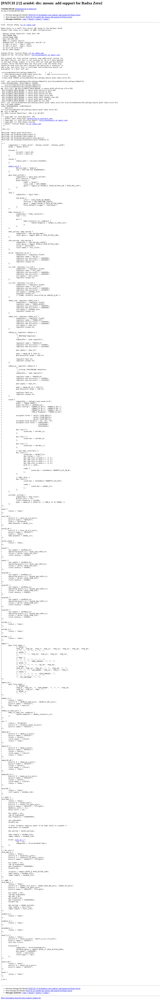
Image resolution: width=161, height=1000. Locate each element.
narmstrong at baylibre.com (39, 118)
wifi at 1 (19, 840)
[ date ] (24, 19)
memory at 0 (13, 166)
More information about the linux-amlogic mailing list (21, 998)
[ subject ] (38, 19)
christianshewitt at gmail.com (25, 9)
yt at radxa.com (28, 25)
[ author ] (46, 19)
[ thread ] (31, 19)
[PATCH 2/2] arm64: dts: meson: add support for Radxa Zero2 (49, 17)
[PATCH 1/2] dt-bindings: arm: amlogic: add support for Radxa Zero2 (54, 15)
